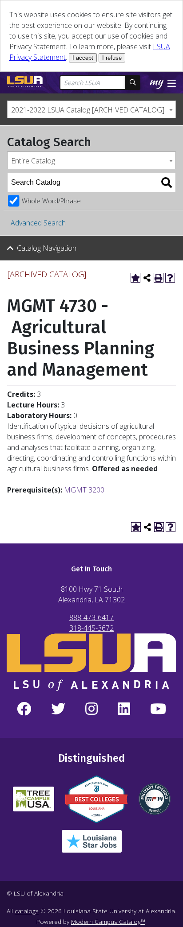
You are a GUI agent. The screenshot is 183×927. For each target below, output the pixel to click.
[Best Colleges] (96, 803)
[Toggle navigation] (171, 82)
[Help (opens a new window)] (170, 278)
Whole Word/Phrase (51, 201)
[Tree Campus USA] (33, 802)
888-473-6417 (91, 617)
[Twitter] (58, 709)
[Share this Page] (147, 278)
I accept (82, 57)
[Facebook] (24, 709)
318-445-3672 (91, 628)
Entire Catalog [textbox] (33, 161)
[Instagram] (91, 709)
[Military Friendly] (154, 802)
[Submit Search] (132, 82)
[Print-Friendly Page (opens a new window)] (158, 278)
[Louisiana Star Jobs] (91, 845)
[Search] (166, 182)
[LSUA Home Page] (25, 81)
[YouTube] (158, 709)
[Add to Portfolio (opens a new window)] (135, 278)
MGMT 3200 (84, 490)
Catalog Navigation (46, 248)
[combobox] (91, 109)
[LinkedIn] (124, 709)
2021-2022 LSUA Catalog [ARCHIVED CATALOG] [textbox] (87, 110)
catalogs (27, 911)
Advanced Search (38, 223)
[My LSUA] (158, 83)
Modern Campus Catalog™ (108, 921)
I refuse (112, 57)
